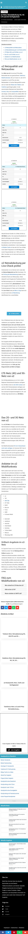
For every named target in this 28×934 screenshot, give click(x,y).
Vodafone (4, 87)
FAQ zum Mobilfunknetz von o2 (13, 59)
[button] (1, 2)
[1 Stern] (1, 603)
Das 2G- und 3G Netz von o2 (12, 54)
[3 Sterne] (3, 603)
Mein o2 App (17, 290)
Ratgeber (5, 11)
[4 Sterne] (4, 603)
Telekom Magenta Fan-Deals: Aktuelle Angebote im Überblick (16, 859)
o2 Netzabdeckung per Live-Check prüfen (15, 50)
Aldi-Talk (7, 500)
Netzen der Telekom (16, 84)
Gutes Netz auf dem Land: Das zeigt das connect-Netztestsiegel (17, 815)
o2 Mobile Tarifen (6, 247)
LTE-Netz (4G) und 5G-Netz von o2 (13, 52)
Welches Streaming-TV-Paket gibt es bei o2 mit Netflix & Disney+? (17, 810)
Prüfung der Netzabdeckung (10, 274)
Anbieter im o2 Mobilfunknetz (12, 56)
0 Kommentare (4, 22)
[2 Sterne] (2, 603)
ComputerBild (15, 91)
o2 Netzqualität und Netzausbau (13, 47)
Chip (7, 91)
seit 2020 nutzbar (18, 385)
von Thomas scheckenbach (7, 19)
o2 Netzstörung (16, 293)
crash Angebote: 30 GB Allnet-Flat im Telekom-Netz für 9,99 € (16, 849)
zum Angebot (14, 145)
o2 (1, 11)
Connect (3, 91)
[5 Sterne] (5, 603)
